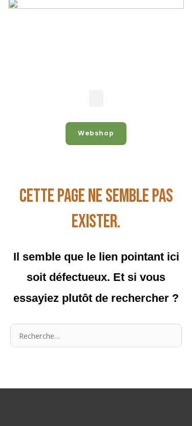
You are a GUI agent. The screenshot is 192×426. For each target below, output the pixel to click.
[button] (96, 98)
